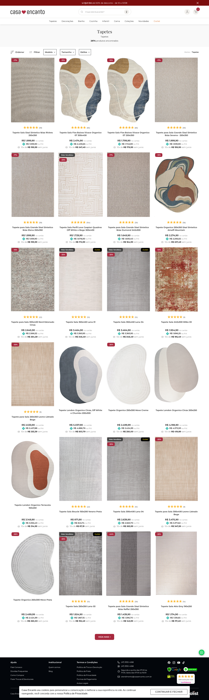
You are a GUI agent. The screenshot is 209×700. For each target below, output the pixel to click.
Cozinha (93, 21)
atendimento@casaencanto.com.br (136, 677)
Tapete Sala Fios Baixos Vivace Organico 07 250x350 (128, 134)
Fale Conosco (16, 667)
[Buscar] (82, 12)
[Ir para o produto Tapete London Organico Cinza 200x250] (176, 374)
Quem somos (54, 667)
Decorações (67, 21)
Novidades (143, 21)
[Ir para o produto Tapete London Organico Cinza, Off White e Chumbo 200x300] (80, 374)
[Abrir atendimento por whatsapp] (201, 652)
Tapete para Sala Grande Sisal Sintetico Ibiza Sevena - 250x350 (176, 134)
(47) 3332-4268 (127, 662)
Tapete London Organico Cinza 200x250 (176, 410)
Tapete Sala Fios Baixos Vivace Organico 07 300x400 (81, 134)
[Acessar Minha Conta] (187, 12)
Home (187, 52)
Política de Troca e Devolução (89, 667)
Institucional (55, 662)
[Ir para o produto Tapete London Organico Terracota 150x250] (33, 469)
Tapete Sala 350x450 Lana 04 (128, 322)
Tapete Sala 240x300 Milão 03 (176, 322)
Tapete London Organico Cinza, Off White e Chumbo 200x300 (80, 411)
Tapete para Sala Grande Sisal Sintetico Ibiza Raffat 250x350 (128, 607)
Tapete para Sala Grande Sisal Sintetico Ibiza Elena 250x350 (32, 228)
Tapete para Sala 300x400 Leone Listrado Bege (176, 513)
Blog (51, 671)
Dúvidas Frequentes (19, 671)
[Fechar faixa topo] (196, 3)
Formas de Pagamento (87, 679)
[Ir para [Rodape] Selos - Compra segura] (190, 669)
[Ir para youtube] (178, 662)
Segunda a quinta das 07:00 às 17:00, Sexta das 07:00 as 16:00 (134, 671)
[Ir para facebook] (169, 662)
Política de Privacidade (86, 675)
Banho (81, 21)
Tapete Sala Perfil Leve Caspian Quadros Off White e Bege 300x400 (81, 228)
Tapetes (53, 21)
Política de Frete (84, 671)
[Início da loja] (28, 12)
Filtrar (37, 52)
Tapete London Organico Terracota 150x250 (33, 506)
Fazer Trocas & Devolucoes (22, 679)
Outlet (157, 21)
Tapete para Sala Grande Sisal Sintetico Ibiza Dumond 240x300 (128, 228)
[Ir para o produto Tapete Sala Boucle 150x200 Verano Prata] (80, 469)
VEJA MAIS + (104, 637)
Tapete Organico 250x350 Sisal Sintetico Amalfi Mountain (176, 228)
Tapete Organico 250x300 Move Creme (128, 410)
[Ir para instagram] (174, 662)
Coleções (129, 21)
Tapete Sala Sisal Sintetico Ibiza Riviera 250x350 (33, 134)
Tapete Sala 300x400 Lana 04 (128, 511)
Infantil (105, 21)
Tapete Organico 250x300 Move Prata (32, 600)
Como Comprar (17, 675)
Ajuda (14, 662)
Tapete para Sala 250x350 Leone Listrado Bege (33, 418)
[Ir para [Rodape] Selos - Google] (174, 669)
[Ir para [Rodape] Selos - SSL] (171, 679)
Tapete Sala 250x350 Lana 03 (80, 606)
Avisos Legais (82, 683)
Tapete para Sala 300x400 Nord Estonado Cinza (32, 323)
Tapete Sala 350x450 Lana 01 (80, 322)
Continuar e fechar (169, 692)
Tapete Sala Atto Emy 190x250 (176, 606)
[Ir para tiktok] (183, 662)
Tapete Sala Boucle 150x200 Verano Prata (80, 511)
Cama (117, 21)
